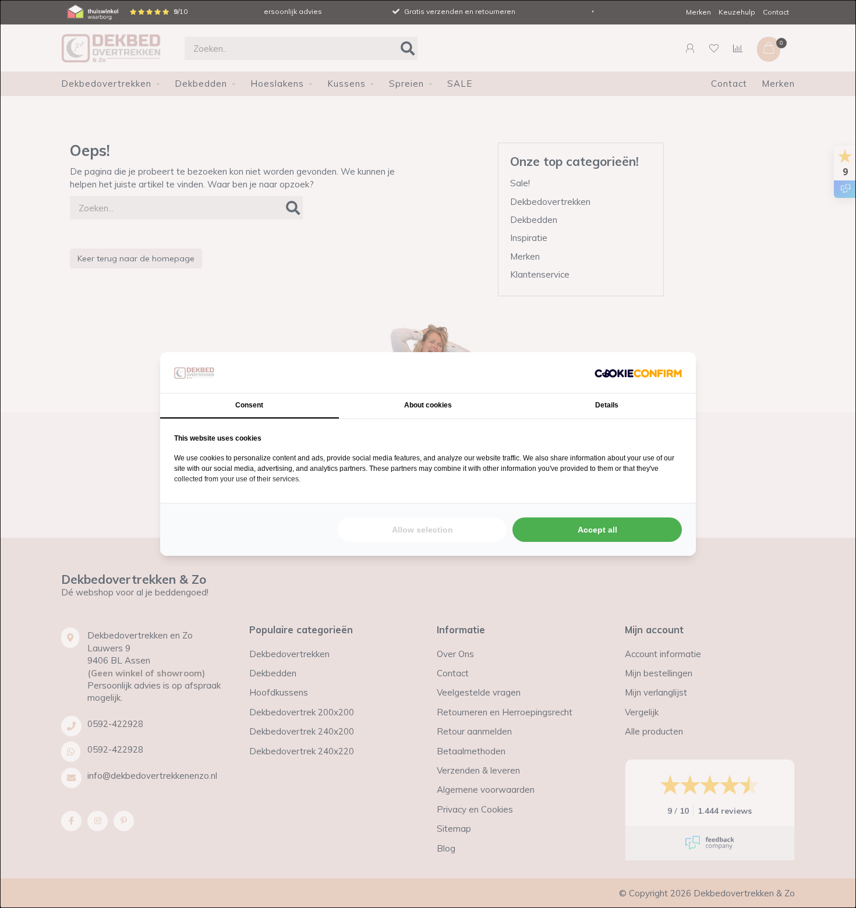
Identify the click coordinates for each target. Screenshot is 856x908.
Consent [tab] (249, 405)
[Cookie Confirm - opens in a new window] (638, 372)
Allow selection (422, 529)
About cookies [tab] (428, 405)
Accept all (597, 529)
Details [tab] (606, 405)
